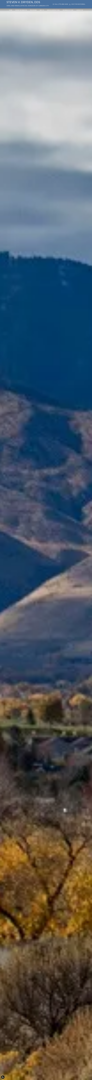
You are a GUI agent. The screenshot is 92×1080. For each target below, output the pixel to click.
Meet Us (42, 10)
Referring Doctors (68, 10)
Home (10, 10)
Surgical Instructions (53, 10)
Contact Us (79, 10)
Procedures (33, 10)
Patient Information (21, 10)
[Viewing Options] (3, 1077)
